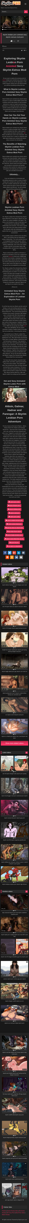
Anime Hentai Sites (12, 1211)
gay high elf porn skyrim (15, 531)
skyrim (4, 80)
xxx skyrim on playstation (14, 546)
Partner (4, 1211)
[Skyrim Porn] (12, 4)
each (25, 325)
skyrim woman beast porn (15, 524)
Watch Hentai (6, 1214)
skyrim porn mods (14, 501)
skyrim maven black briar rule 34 (15, 538)
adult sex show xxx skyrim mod (15, 527)
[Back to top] (24, 1218)
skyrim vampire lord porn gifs (15, 520)
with (25, 133)
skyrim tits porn (15, 542)
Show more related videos (14, 743)
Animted (11, 66)
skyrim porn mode (15, 516)
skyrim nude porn (15, 513)
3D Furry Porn (11, 1212)
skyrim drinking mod (15, 509)
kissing (10, 256)
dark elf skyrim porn (15, 505)
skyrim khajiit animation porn (15, 535)
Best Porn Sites (20, 1212)
